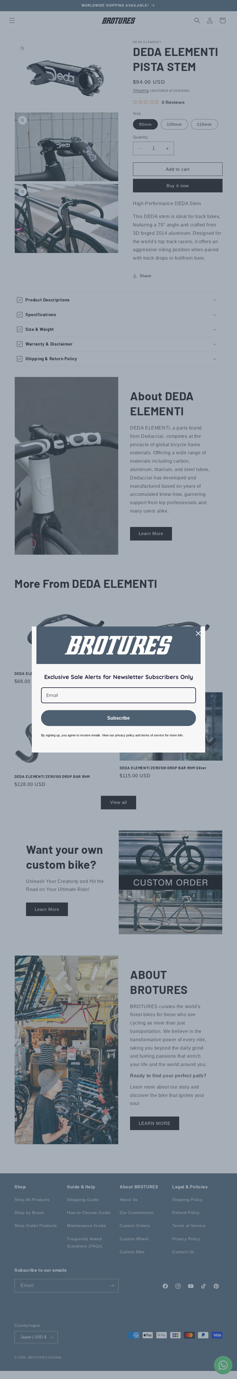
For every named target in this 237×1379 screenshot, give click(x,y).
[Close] (198, 633)
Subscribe (118, 718)
